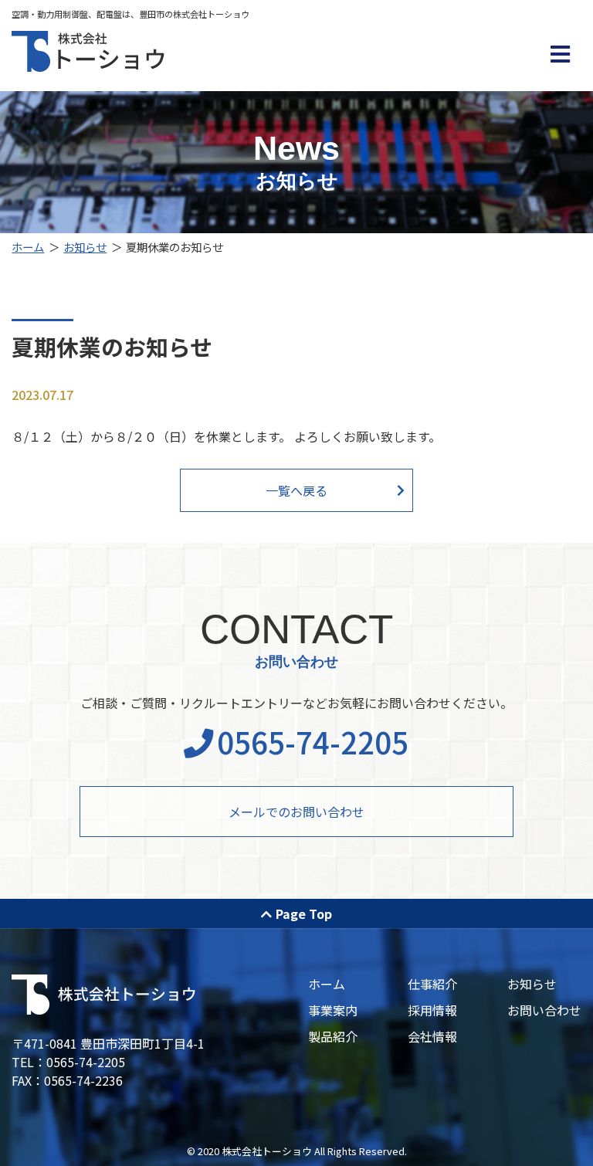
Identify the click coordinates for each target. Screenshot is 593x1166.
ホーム (28, 247)
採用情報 (432, 1010)
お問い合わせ (544, 1010)
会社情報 (432, 1036)
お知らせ (85, 247)
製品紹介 (332, 1036)
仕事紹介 (432, 983)
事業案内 (332, 1010)
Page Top (304, 913)
